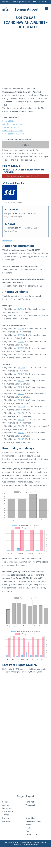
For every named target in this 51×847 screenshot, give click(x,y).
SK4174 (21, 348)
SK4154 (21, 328)
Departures (7, 808)
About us (43, 842)
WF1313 (21, 380)
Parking (5, 818)
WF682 (21, 439)
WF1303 (21, 367)
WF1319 (21, 400)
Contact (36, 842)
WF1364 (21, 406)
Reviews (29, 824)
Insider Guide (31, 834)
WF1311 (21, 374)
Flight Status (8, 121)
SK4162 (21, 335)
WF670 (21, 413)
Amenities (30, 818)
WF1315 (21, 387)
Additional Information (12, 124)
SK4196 (21, 354)
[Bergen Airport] (5, 8)
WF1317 (21, 393)
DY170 (20, 315)
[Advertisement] (25, 59)
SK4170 (21, 341)
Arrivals (5, 805)
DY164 (20, 309)
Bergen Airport (26, 9)
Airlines (5, 815)
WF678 (21, 426)
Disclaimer (28, 842)
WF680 (21, 432)
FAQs (28, 828)
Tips (27, 831)
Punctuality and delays (12, 130)
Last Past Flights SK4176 (13, 134)
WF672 (21, 419)
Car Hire (6, 821)
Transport (30, 805)
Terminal (30, 802)
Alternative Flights (10, 127)
